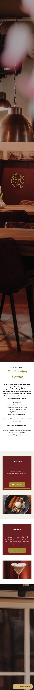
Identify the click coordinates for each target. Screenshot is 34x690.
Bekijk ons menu (17, 571)
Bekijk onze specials (17, 637)
